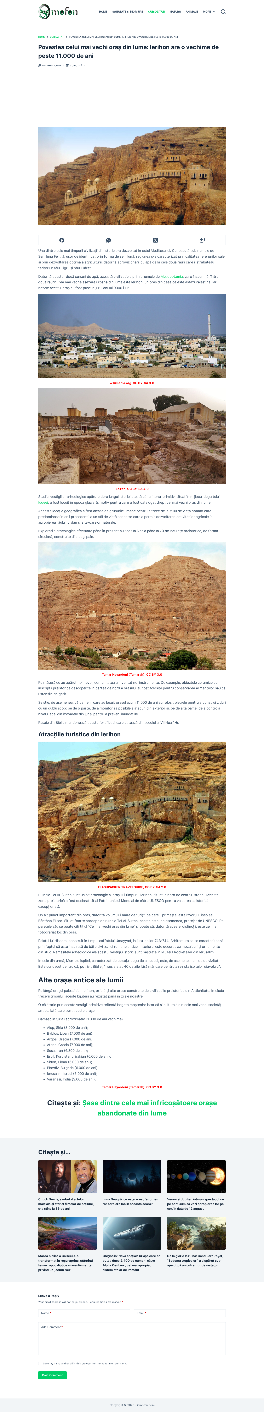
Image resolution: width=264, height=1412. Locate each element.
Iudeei (43, 502)
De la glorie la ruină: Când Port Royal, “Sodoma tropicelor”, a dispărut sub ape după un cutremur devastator (195, 1260)
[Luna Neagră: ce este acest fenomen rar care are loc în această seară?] (132, 1176)
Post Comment (52, 1375)
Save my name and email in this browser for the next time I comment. (85, 1363)
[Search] (223, 11)
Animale (192, 11)
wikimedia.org (120, 383)
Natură (175, 11)
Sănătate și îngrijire (127, 11)
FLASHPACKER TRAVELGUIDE (120, 887)
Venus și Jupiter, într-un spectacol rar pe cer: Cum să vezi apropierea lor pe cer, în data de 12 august (195, 1203)
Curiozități (156, 11)
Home (103, 11)
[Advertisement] (132, 96)
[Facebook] (61, 240)
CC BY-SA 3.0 (143, 383)
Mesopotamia (172, 276)
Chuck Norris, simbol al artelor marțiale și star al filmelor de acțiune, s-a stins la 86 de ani (66, 1203)
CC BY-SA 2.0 (155, 887)
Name (46, 1313)
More (207, 11)
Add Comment (52, 1327)
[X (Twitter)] (155, 240)
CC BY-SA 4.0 (138, 489)
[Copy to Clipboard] (202, 240)
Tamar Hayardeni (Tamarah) (123, 674)
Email (141, 1313)
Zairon (120, 489)
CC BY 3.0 (154, 674)
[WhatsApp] (108, 240)
